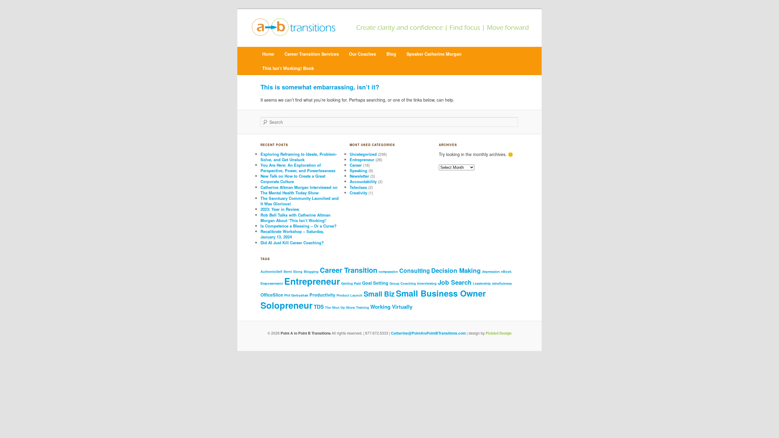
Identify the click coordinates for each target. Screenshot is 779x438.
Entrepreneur (362, 159)
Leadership (482, 283)
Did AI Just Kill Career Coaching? (292, 242)
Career (356, 165)
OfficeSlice (271, 295)
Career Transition (348, 270)
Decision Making (456, 270)
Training (362, 307)
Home (268, 54)
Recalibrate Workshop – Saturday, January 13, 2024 (292, 234)
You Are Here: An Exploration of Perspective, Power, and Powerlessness (297, 167)
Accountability (363, 181)
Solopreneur (286, 305)
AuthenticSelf (271, 271)
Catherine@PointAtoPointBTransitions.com (428, 333)
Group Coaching (403, 283)
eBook (506, 271)
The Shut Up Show (340, 307)
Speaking (358, 170)
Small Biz (379, 294)
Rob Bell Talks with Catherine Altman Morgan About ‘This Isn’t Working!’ (295, 217)
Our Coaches (362, 54)
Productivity (322, 295)
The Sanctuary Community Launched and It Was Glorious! (299, 201)
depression (491, 271)
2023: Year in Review (279, 209)
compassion (388, 271)
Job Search (455, 282)
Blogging (311, 271)
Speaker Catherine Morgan (434, 54)
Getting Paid (351, 283)
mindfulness (502, 283)
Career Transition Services (312, 54)
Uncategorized (363, 154)
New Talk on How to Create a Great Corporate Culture (292, 178)
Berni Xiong (293, 271)
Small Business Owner (441, 293)
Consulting (414, 270)
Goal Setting (375, 283)
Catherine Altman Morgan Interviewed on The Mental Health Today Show (298, 190)
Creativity (358, 193)
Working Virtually (391, 306)
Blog (391, 54)
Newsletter (359, 176)
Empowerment (271, 283)
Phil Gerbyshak (296, 295)
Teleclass (358, 187)
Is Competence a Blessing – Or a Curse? (298, 226)
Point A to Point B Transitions (306, 333)
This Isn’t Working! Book (288, 68)
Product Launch (349, 295)
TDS (319, 306)
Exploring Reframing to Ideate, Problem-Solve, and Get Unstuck (298, 156)
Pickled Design (499, 333)
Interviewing (427, 283)
